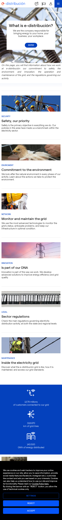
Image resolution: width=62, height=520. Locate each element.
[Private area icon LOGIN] (50, 3)
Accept (31, 511)
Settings (31, 496)
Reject (31, 503)
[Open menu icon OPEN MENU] (58, 3)
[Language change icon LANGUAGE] (43, 3)
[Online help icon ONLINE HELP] (36, 3)
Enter (31, 45)
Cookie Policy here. (40, 484)
